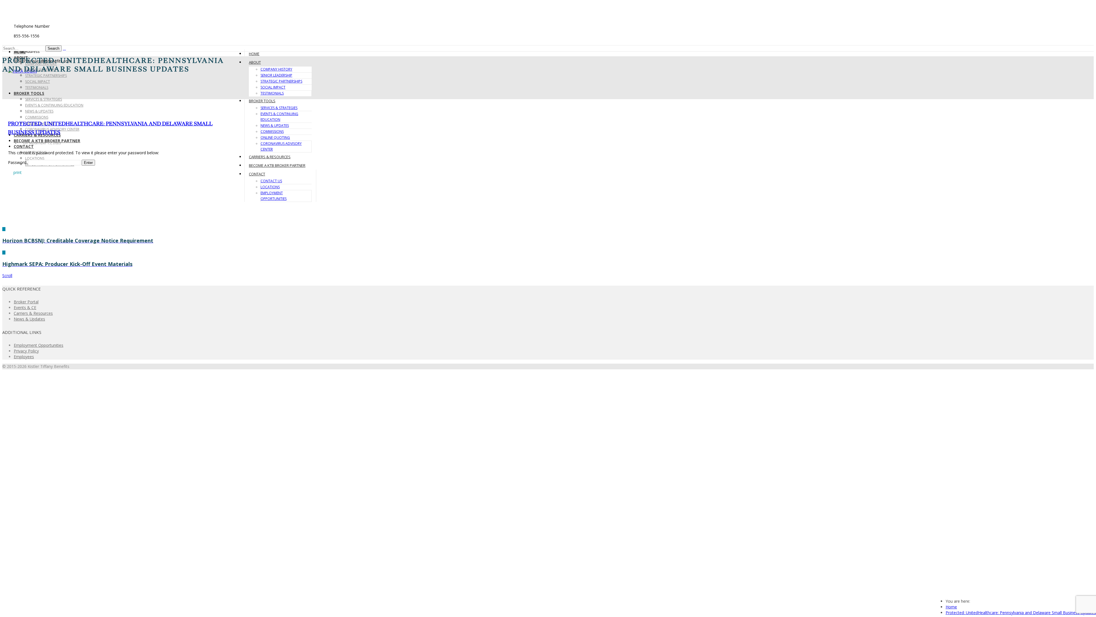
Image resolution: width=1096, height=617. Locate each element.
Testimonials (36, 87)
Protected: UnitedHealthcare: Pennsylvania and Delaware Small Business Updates (1021, 612)
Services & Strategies (43, 99)
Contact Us (271, 181)
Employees (24, 356)
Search (53, 48)
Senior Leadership (276, 75)
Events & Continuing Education (54, 105)
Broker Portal (26, 302)
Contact (24, 146)
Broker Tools (29, 93)
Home (20, 52)
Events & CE (25, 307)
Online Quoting (275, 137)
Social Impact (37, 81)
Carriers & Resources (270, 156)
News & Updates (39, 111)
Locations (34, 158)
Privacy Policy (26, 351)
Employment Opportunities (38, 345)
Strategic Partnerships (46, 75)
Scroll (7, 275)
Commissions (36, 117)
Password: (18, 162)
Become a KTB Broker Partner (277, 165)
